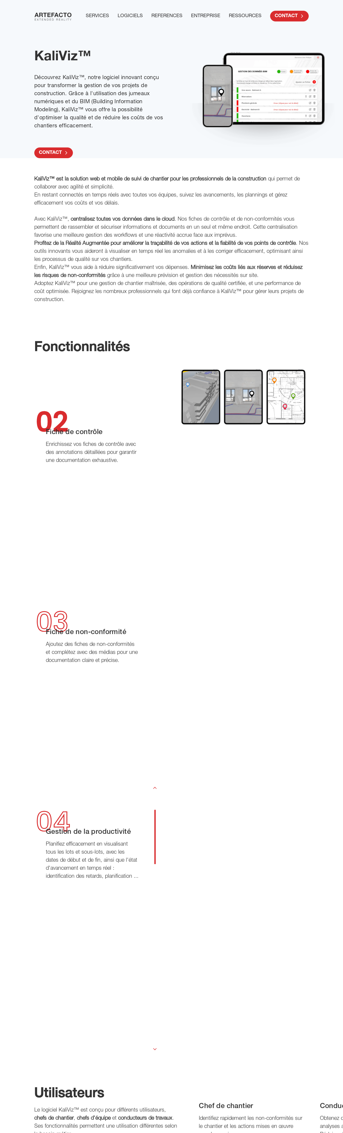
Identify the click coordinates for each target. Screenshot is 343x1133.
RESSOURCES (245, 16)
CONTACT (286, 16)
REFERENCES (166, 16)
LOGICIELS (130, 16)
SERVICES (97, 16)
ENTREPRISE (205, 16)
